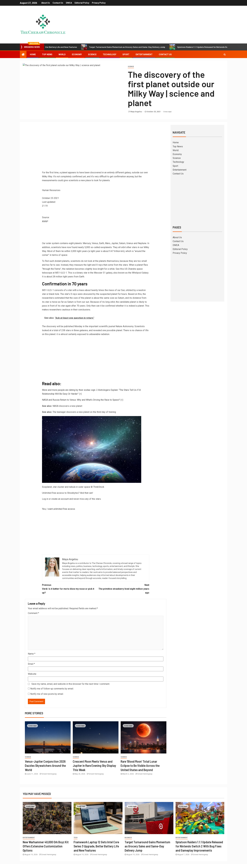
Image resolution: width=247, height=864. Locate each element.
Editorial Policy (82, 3)
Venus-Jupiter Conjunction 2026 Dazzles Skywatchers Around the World (45, 765)
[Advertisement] (95, 148)
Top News (47, 54)
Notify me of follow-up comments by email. (52, 688)
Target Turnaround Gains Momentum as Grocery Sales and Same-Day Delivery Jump (101, 47)
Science (92, 54)
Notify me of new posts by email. (46, 694)
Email (31, 664)
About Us (45, 3)
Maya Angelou (136, 112)
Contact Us (58, 3)
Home (33, 54)
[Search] (224, 54)
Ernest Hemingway (49, 774)
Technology (109, 54)
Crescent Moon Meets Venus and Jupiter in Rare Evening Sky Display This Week (94, 765)
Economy (77, 54)
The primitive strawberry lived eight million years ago (123, 589)
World (62, 54)
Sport (125, 54)
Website (32, 674)
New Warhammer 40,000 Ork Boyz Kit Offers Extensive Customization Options (46, 846)
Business (128, 837)
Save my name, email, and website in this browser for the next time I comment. (70, 684)
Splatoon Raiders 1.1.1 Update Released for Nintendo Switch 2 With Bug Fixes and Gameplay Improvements (199, 846)
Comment (33, 613)
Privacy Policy (98, 3)
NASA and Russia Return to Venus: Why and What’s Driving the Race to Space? (81, 399)
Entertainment (144, 54)
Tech (75, 837)
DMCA (69, 3)
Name (31, 653)
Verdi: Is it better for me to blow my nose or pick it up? (68, 589)
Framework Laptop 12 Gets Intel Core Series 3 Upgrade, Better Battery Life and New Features (96, 846)
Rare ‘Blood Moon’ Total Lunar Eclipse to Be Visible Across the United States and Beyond (140, 765)
